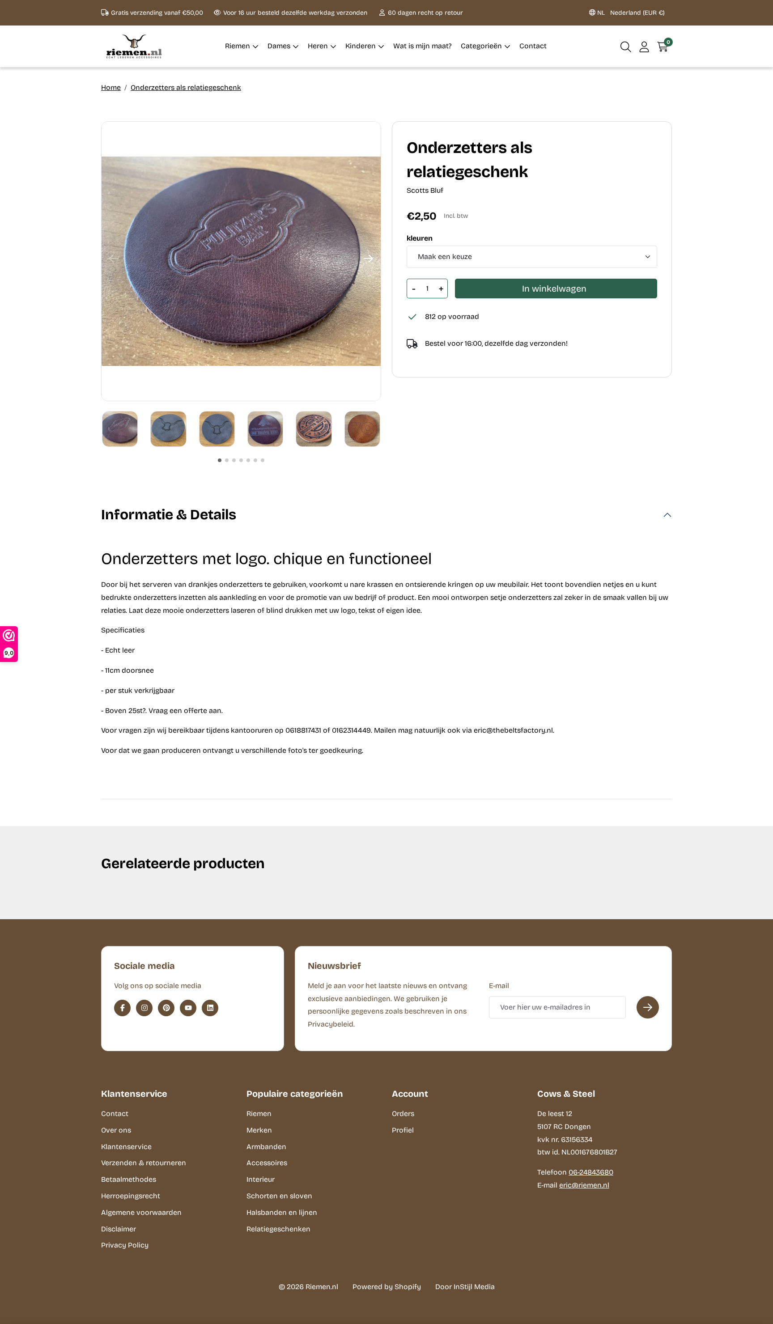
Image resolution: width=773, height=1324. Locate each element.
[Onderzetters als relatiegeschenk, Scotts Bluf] (241, 261)
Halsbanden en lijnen (281, 1212)
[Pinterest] (166, 1008)
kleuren (420, 238)
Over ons (116, 1130)
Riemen (259, 1113)
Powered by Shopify (387, 1286)
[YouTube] (188, 1008)
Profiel (403, 1130)
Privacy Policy (125, 1245)
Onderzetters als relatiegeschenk (186, 87)
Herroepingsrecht (130, 1196)
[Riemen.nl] (134, 46)
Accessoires (266, 1162)
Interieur (260, 1179)
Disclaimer (118, 1229)
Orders (403, 1113)
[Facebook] (122, 1008)
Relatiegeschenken (278, 1229)
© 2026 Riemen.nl (308, 1286)
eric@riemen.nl (584, 1185)
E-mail (499, 985)
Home (111, 87)
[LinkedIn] (210, 1008)
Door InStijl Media (465, 1286)
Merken (259, 1130)
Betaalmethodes (128, 1179)
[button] (626, 46)
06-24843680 (591, 1172)
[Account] (644, 46)
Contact (114, 1113)
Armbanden (266, 1146)
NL (630, 13)
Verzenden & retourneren (143, 1162)
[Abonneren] (648, 1007)
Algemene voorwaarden (141, 1212)
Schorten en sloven (279, 1196)
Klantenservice (126, 1146)
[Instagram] (144, 1008)
